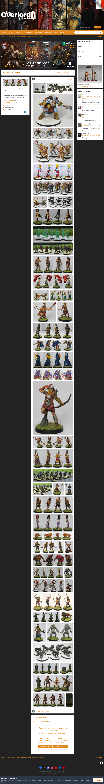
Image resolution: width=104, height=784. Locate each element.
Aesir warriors (37, 159)
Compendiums (38, 32)
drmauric (86, 108)
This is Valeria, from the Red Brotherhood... (45, 574)
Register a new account (45, 746)
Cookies (64, 771)
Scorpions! (51, 89)
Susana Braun (87, 115)
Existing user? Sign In (86, 27)
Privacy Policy (56, 771)
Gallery (62, 32)
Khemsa (36, 296)
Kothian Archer (38, 431)
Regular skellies (38, 251)
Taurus (36, 509)
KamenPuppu (82, 86)
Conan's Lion (65, 618)
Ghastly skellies (38, 237)
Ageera (67, 587)
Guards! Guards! (38, 478)
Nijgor (35, 134)
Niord (35, 204)
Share (58, 72)
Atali (35, 176)
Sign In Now (60, 746)
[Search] (101, 32)
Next (39, 79)
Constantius (61, 318)
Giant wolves (37, 658)
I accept (98, 780)
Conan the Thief (38, 269)
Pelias (35, 364)
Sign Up (97, 27)
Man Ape (50, 638)
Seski (35, 123)
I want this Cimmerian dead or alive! (43, 618)
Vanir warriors (37, 191)
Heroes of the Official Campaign (42, 688)
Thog (35, 376)
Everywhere (94, 32)
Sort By (70, 79)
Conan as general (38, 347)
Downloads (28, 32)
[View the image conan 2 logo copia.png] (90, 74)
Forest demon (57, 490)
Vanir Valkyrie (37, 588)
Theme (48, 771)
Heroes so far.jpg (86, 124)
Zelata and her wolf (65, 670)
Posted (95, 108)
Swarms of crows (53, 204)
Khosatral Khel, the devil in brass (42, 549)
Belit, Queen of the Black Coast (42, 221)
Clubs (55, 32)
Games (20, 32)
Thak (35, 562)
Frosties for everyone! (39, 536)
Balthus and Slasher (39, 89)
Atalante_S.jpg (85, 133)
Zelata (35, 670)
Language (41, 771)
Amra (35, 702)
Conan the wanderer (39, 444)
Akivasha (36, 527)
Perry (85, 125)
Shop (11, 32)
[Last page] (42, 79)
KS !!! (5, 32)
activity (47, 32)
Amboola (36, 335)
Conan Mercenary (38, 318)
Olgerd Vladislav (38, 464)
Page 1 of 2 (49, 79)
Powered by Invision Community (52, 775)
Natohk (53, 296)
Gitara (35, 285)
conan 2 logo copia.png (83, 84)
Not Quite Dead (18, 100)
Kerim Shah (37, 607)
